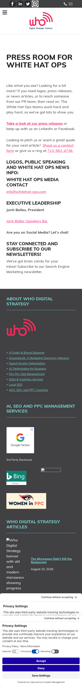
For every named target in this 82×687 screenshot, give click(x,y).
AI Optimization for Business (27, 369)
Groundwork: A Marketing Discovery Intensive (39, 358)
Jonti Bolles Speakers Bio (27, 221)
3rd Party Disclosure (19, 460)
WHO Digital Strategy (41, 21)
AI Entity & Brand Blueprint (26, 353)
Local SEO (15, 385)
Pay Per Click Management (27, 374)
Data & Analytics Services (26, 379)
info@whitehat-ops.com (26, 192)
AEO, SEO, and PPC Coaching (28, 390)
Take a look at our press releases (34, 124)
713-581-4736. (60, 151)
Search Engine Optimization (27, 363)
